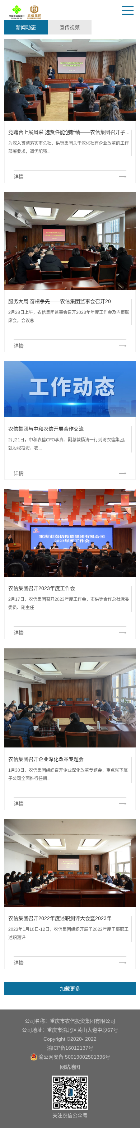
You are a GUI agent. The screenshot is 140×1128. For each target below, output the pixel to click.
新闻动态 (26, 27)
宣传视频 (70, 27)
